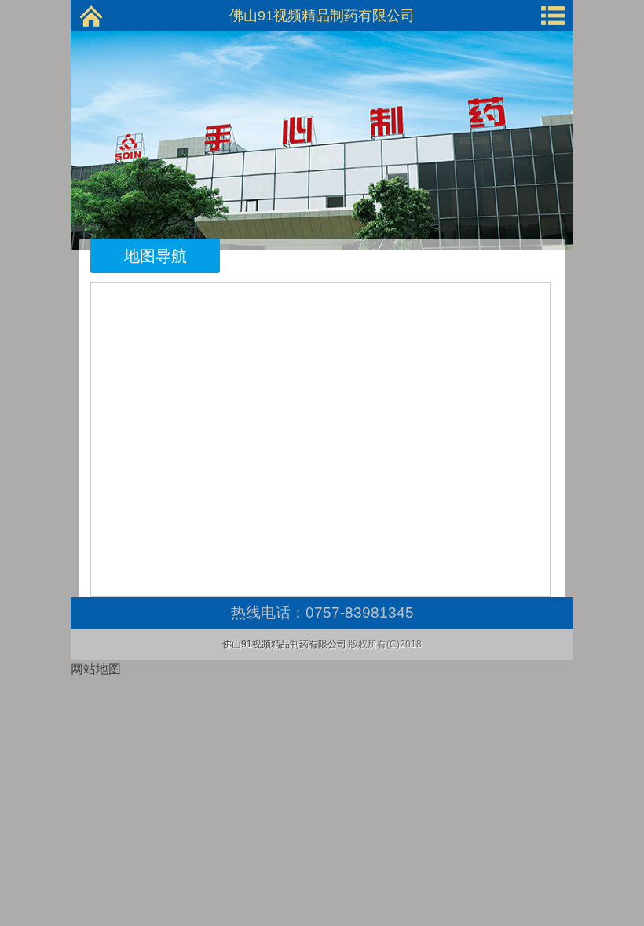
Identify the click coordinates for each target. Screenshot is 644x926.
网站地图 (96, 669)
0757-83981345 (360, 612)
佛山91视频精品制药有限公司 (322, 16)
